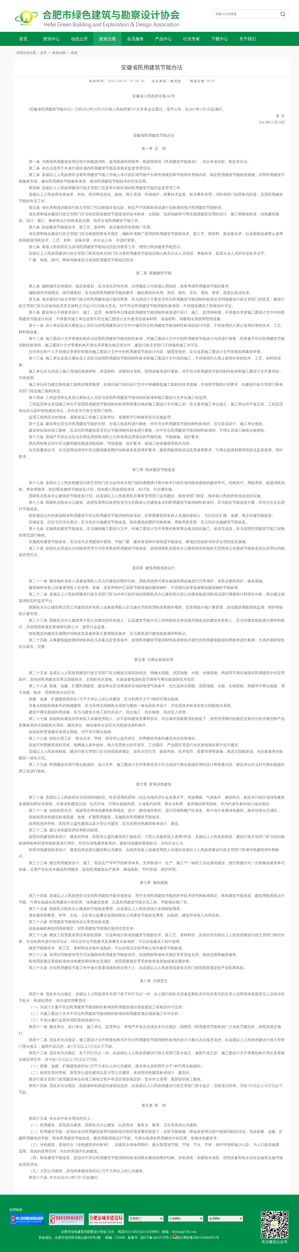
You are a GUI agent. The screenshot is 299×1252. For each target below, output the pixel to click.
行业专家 (191, 39)
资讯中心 (51, 39)
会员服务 (135, 39)
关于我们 (247, 39)
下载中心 (219, 39)
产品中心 (163, 39)
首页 (23, 39)
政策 (74, 53)
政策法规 (107, 39)
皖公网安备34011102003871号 (198, 1237)
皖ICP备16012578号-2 (156, 1237)
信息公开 (79, 39)
